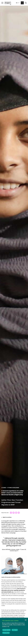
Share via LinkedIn (16, 513)
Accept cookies (6, 630)
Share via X (11, 513)
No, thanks (14, 630)
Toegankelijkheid (22, 2)
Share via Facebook (13, 513)
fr (18, 2)
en (16, 2)
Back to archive (7, 517)
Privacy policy (6, 632)
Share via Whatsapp (19, 513)
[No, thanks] (26, 620)
